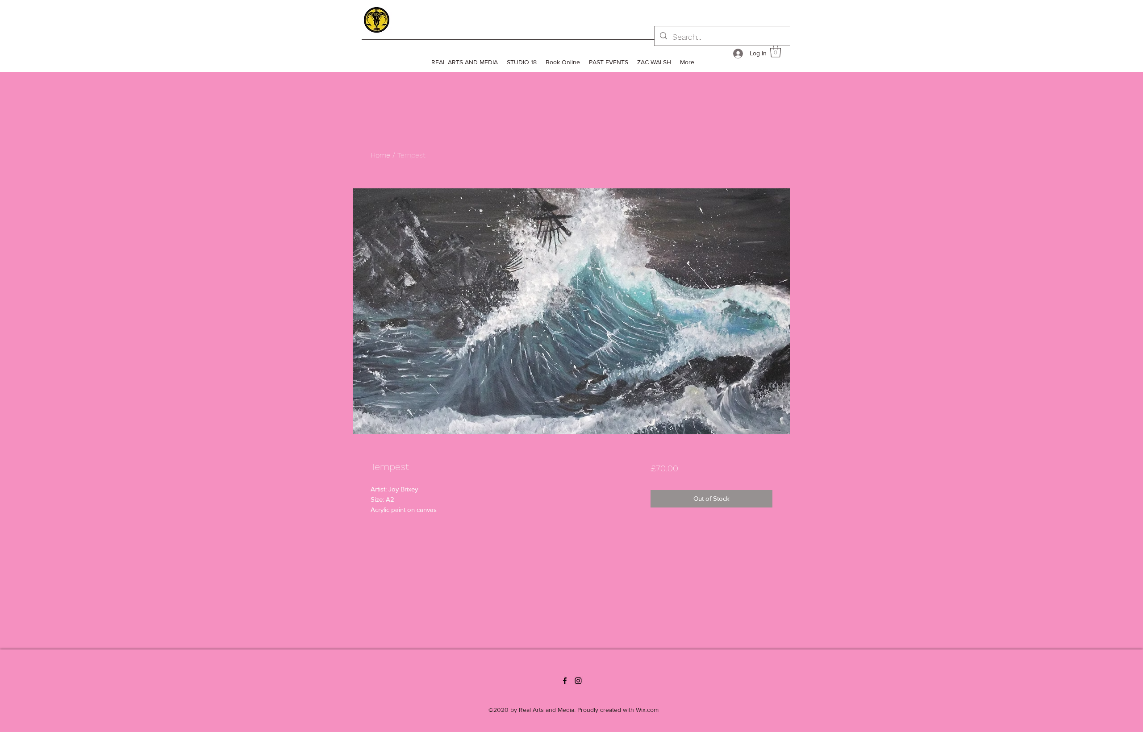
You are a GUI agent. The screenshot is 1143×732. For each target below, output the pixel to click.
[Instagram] (578, 680)
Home (380, 155)
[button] (775, 51)
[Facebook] (564, 680)
